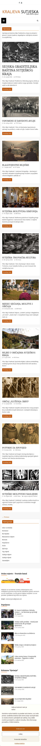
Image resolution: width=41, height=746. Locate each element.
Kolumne (5, 531)
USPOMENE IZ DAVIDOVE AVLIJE (18, 120)
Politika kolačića (20, 743)
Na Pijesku (5, 534)
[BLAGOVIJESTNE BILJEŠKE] (20, 142)
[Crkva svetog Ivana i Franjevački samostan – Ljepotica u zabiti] (7, 656)
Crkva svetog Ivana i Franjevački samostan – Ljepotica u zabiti (25, 657)
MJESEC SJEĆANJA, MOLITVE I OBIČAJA (17, 305)
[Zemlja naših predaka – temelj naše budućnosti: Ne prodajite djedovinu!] (7, 622)
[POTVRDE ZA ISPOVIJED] (20, 424)
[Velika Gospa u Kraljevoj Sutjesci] (7, 645)
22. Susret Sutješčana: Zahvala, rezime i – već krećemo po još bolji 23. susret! (26, 612)
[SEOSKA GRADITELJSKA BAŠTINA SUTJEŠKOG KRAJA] (20, 43)
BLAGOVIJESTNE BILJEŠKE (15, 164)
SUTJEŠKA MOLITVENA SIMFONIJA (20, 211)
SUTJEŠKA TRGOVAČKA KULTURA (19, 257)
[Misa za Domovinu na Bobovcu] (7, 633)
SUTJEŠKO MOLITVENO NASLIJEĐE (20, 493)
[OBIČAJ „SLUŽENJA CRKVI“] (20, 378)
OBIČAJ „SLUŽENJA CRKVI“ (15, 401)
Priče (4, 546)
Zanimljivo (5, 560)
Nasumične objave (8, 537)
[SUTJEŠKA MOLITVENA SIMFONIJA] (20, 188)
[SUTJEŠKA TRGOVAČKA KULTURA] (20, 234)
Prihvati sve (20, 729)
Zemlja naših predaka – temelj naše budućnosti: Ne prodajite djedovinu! (26, 623)
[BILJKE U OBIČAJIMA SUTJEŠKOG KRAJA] (20, 329)
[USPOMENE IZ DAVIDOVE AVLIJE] (20, 97)
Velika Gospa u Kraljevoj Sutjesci (25, 645)
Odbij (20, 734)
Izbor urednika (7, 528)
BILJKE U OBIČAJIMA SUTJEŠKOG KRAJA (18, 353)
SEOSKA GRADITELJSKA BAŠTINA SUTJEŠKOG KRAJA (19, 70)
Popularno (5, 543)
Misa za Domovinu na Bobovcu (25, 633)
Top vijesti (5, 551)
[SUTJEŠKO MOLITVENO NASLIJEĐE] (20, 471)
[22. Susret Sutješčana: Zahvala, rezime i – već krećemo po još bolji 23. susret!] (7, 610)
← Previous (5, 517)
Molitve (35, 496)
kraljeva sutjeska (28, 496)
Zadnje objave (6, 554)
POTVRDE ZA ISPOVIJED (14, 447)
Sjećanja (5, 548)
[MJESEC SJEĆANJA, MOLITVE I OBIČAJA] (20, 280)
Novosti (4, 540)
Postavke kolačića (20, 739)
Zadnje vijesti (6, 557)
